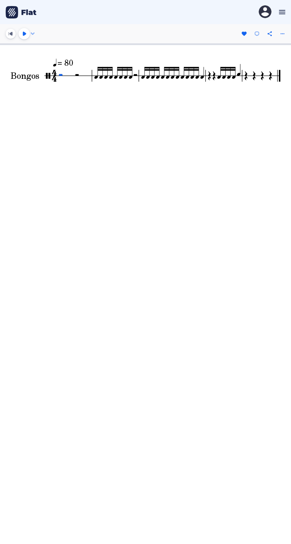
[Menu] (281, 12)
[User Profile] (265, 12)
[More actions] (282, 34)
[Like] (244, 33)
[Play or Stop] (24, 33)
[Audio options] (32, 33)
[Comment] (257, 33)
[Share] (270, 34)
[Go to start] (11, 34)
